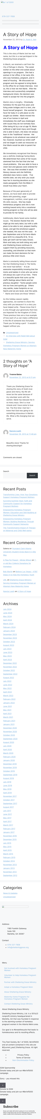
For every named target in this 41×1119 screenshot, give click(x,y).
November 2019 (10, 767)
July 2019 (7, 782)
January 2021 (9, 724)
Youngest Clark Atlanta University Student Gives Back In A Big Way (19, 551)
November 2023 (10, 638)
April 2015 (7, 850)
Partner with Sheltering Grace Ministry (20, 982)
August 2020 (8, 742)
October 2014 (9, 861)
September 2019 (10, 775)
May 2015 (7, 847)
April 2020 (7, 750)
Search (6, 471)
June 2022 (7, 685)
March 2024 (8, 624)
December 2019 (10, 764)
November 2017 (10, 796)
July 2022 (7, 681)
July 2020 (7, 746)
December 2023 (10, 634)
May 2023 (7, 656)
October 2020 (9, 735)
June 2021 (7, 706)
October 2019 (9, 771)
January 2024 (9, 631)
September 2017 (10, 803)
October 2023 (9, 642)
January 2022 (9, 703)
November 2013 (10, 865)
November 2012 (10, 872)
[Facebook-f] (4, 956)
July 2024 (7, 609)
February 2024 (9, 627)
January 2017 (9, 832)
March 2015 (8, 854)
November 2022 (10, 667)
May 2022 (7, 688)
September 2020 (10, 739)
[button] (20, 20)
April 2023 (7, 660)
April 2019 (7, 793)
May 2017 (7, 818)
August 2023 (8, 645)
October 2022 (9, 670)
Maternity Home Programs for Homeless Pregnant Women (16, 998)
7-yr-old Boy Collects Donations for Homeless (19, 563)
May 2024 (7, 616)
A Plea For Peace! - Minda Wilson (17, 560)
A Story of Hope (24, 591)
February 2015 (9, 857)
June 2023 (7, 652)
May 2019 (7, 789)
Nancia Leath (15, 431)
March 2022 (8, 696)
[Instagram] (22, 9)
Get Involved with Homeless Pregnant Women (20, 969)
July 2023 (7, 649)
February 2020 (9, 757)
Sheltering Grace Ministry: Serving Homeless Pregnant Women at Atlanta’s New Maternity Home (19, 345)
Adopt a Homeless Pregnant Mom (18, 987)
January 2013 (9, 868)
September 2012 (10, 875)
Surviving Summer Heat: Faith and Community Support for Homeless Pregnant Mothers (17, 503)
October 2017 (9, 800)
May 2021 (7, 710)
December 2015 (10, 839)
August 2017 (8, 807)
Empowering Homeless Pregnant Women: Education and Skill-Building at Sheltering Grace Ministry (19, 512)
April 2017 (7, 821)
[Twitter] (10, 9)
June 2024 (7, 613)
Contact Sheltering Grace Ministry (18, 1004)
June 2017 (7, 814)
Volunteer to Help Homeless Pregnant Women (20, 976)
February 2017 (9, 829)
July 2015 (7, 843)
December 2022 (10, 663)
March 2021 (8, 717)
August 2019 (8, 778)
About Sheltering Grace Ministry (17, 992)
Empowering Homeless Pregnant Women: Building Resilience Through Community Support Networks (18, 521)
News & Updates (10, 893)
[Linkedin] (16, 9)
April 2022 (7, 692)
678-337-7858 (8, 16)
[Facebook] (4, 9)
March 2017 (8, 825)
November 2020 (10, 732)
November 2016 (10, 836)
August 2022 (8, 678)
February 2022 (9, 699)
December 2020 (10, 728)
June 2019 (7, 785)
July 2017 (7, 811)
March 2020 (8, 753)
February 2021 (9, 721)
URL (5, 580)
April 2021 (7, 714)
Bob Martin (8, 572)
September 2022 (10, 674)
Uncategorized (12, 333)
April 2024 (7, 620)
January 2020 (9, 760)
